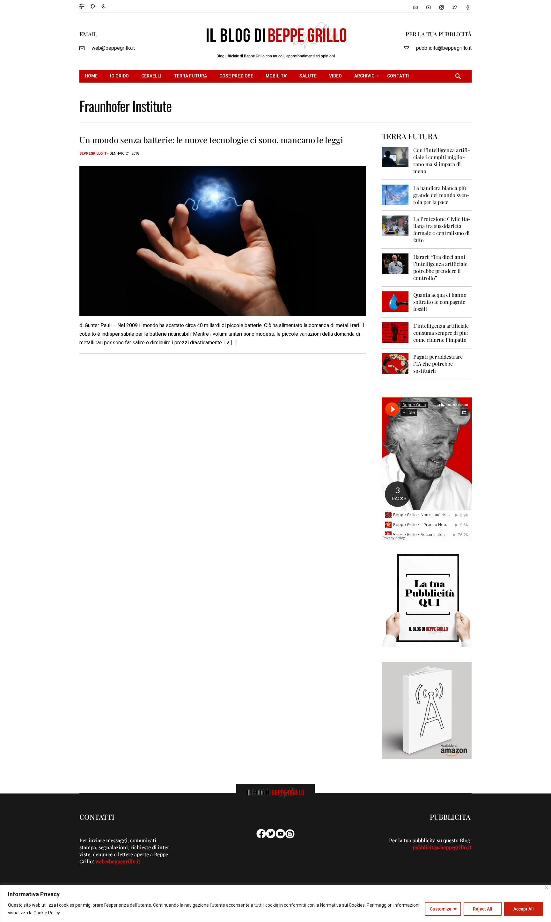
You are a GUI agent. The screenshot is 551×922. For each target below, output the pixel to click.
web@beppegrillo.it (113, 48)
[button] (85, 6)
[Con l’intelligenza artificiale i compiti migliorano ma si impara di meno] (395, 156)
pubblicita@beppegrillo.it (444, 48)
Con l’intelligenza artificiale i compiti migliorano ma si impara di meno (441, 160)
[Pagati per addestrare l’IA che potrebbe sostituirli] (395, 363)
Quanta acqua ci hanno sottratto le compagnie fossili (440, 301)
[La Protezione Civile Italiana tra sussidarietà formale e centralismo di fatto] (395, 225)
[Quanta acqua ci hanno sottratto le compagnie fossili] (395, 301)
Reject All (482, 908)
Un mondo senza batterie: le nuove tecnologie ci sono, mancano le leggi (211, 139)
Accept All (523, 908)
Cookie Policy (46, 912)
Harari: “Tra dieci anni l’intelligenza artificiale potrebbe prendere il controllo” (440, 267)
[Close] (546, 887)
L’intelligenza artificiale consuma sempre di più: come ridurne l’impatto (441, 332)
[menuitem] (92, 76)
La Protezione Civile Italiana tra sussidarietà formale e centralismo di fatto (442, 229)
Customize (441, 908)
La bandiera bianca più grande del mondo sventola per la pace (441, 195)
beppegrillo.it (93, 153)
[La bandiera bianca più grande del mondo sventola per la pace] (395, 194)
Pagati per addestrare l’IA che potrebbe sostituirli (438, 363)
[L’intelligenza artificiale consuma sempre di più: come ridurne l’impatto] (395, 332)
